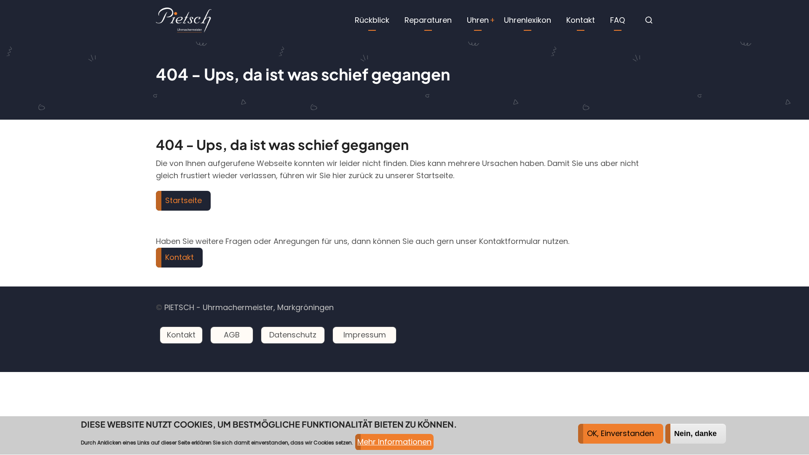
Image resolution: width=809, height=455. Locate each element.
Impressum (364, 334)
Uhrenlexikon (527, 20)
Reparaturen (428, 20)
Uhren (478, 20)
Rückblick (372, 20)
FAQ (617, 20)
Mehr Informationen (394, 441)
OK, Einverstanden (620, 433)
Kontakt (580, 20)
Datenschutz (292, 334)
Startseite (183, 200)
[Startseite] (184, 19)
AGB (232, 334)
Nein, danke (695, 433)
